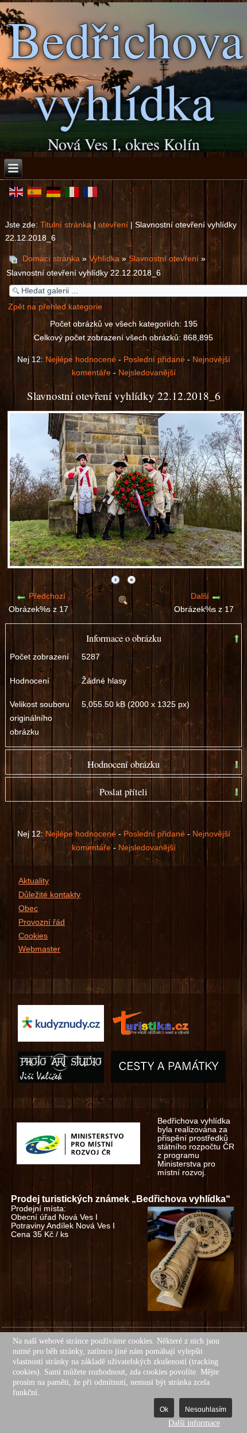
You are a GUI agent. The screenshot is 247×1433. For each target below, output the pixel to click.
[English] (16, 191)
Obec (28, 908)
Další (200, 596)
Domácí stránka (51, 258)
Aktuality (33, 881)
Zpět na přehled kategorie (55, 307)
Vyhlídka (104, 258)
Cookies (33, 936)
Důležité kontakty (49, 894)
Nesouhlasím (205, 1409)
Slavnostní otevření (164, 258)
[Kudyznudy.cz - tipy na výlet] (61, 1041)
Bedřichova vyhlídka (125, 69)
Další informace (194, 1423)
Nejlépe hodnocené (80, 359)
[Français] (90, 191)
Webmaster (39, 949)
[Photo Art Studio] (61, 1082)
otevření (113, 225)
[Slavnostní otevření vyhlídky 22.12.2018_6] (125, 563)
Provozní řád (41, 922)
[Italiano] (72, 191)
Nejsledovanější (147, 372)
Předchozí (47, 596)
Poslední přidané (154, 359)
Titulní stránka (65, 225)
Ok (164, 1409)
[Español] (34, 191)
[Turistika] (154, 1041)
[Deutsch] (53, 191)
